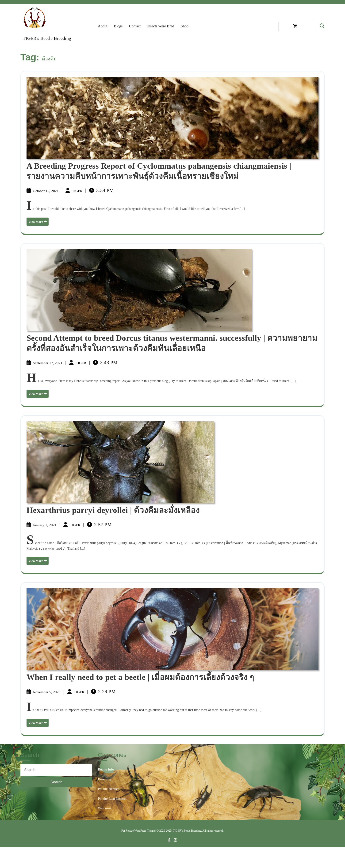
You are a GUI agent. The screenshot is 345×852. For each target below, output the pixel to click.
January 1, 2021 (45, 525)
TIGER (77, 191)
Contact (135, 26)
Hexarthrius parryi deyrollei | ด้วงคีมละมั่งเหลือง (113, 510)
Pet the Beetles (108, 789)
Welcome (104, 808)
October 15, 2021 (46, 191)
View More (38, 223)
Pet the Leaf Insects (112, 798)
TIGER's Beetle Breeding (47, 38)
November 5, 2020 (47, 692)
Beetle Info (106, 769)
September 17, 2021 (48, 363)
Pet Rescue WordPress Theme (138, 830)
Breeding (104, 779)
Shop (184, 26)
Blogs (118, 26)
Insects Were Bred (160, 26)
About (102, 26)
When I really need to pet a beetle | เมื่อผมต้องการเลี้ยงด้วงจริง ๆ (140, 677)
